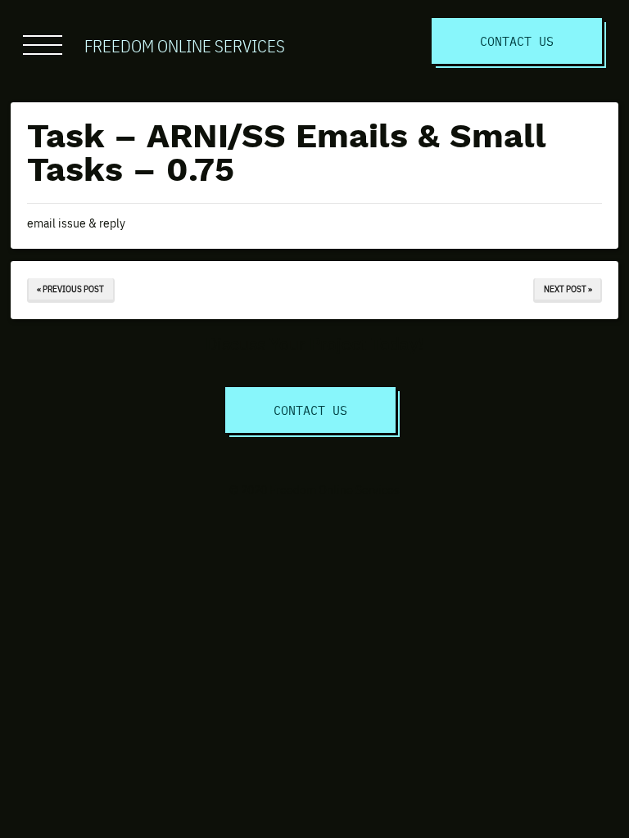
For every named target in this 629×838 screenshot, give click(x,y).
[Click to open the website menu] (42, 45)
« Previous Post (70, 288)
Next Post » (568, 288)
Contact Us (517, 40)
